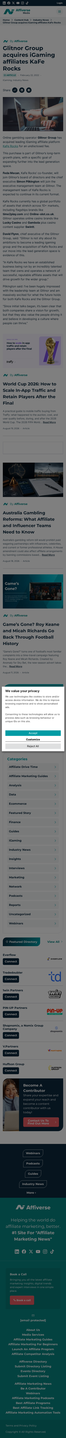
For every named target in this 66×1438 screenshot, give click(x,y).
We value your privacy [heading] (22, 691)
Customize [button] (33, 739)
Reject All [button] (33, 746)
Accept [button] (33, 733)
